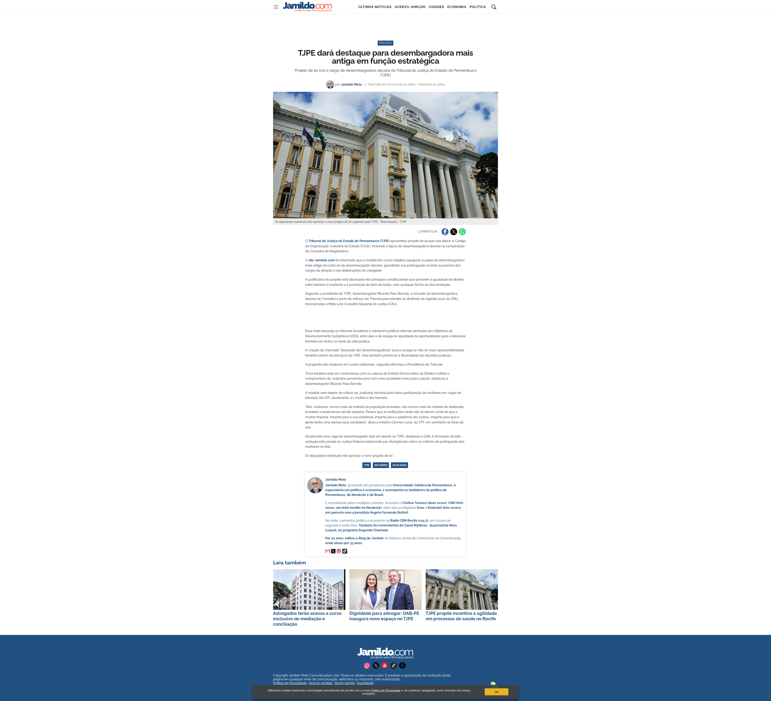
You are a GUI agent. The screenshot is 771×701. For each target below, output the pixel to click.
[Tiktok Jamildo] (394, 665)
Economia (456, 7)
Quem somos (345, 683)
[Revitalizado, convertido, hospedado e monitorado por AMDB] (494, 685)
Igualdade (399, 465)
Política (478, 7)
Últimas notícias (375, 7)
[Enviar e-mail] (327, 551)
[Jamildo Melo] (333, 551)
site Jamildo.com (321, 260)
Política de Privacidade (290, 683)
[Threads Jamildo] (403, 665)
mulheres (380, 465)
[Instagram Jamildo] (368, 665)
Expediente (365, 683)
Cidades (436, 7)
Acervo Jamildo (410, 7)
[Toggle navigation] (276, 7)
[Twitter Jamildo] (377, 665)
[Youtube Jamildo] (385, 665)
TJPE (366, 465)
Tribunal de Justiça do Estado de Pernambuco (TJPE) (349, 241)
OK (497, 692)
